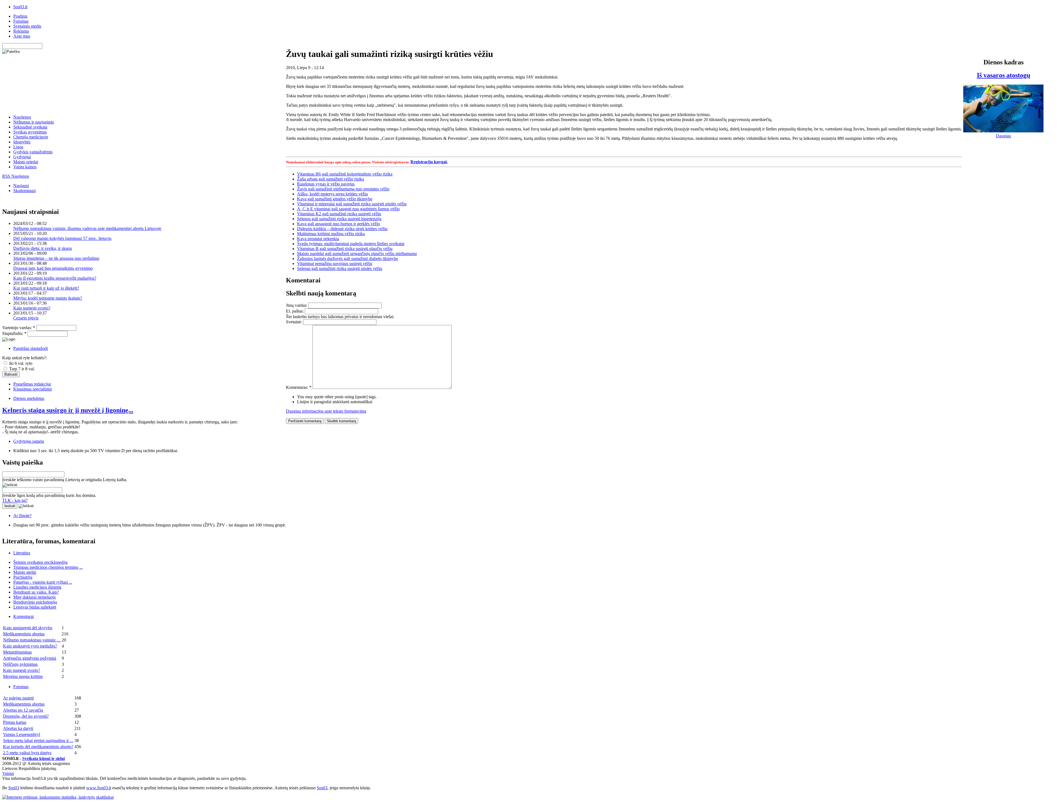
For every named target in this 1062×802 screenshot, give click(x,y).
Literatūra (21, 553)
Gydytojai (22, 156)
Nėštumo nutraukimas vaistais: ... (32, 640)
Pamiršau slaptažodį (30, 348)
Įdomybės (21, 142)
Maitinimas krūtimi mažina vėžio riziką (331, 233)
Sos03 (13, 787)
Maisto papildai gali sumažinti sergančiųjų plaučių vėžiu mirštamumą (357, 253)
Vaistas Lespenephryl (21, 734)
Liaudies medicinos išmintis (37, 587)
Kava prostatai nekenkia (318, 238)
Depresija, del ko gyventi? (26, 716)
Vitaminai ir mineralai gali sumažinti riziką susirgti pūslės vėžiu (352, 203)
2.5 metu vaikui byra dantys (27, 752)
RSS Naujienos (15, 176)
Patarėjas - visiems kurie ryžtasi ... (42, 582)
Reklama (21, 31)
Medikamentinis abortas (24, 633)
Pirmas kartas (14, 722)
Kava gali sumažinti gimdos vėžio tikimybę (334, 198)
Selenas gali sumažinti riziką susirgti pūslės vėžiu (339, 268)
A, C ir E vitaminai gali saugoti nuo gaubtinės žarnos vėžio (348, 208)
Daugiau (1003, 135)
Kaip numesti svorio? (31, 308)
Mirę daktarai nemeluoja (34, 597)
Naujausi (21, 185)
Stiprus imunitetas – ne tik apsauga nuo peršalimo (56, 258)
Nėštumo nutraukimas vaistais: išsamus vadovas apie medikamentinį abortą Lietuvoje (87, 228)
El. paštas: (295, 311)
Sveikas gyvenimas (30, 132)
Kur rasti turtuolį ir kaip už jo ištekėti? (46, 288)
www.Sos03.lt (98, 787)
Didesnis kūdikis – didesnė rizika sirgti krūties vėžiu (342, 228)
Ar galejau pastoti (18, 698)
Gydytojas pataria (28, 441)
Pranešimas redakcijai (32, 384)
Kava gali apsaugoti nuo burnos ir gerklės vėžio (338, 223)
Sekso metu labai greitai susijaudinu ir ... (38, 740)
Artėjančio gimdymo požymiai (29, 658)
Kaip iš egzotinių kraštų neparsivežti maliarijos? (54, 278)
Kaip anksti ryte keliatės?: (24, 357)
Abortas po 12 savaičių (23, 710)
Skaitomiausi (24, 190)
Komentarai (23, 616)
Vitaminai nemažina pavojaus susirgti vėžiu (334, 263)
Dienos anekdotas (28, 398)
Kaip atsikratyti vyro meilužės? (30, 646)
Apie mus (21, 36)
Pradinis (20, 16)
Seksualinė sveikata (30, 127)
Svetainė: (294, 321)
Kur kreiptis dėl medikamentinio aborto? (38, 746)
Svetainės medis (27, 26)
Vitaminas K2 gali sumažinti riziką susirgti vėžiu (339, 213)
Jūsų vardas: (297, 305)
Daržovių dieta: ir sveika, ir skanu (42, 248)
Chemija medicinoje (30, 137)
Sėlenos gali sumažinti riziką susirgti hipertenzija (339, 218)
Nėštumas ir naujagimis (33, 122)
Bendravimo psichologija (35, 602)
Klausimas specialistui (32, 389)
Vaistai (8, 773)
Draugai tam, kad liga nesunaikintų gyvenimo (53, 268)
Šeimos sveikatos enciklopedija (40, 562)
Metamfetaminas (17, 652)
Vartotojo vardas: (18, 327)
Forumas (20, 21)
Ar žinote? (22, 515)
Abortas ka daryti (18, 728)
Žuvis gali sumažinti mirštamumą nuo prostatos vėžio (343, 189)
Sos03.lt (20, 6)
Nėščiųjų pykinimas (20, 664)
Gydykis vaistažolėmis (33, 152)
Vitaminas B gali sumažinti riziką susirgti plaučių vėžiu (344, 248)
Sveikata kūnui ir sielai (43, 758)
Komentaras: (298, 387)
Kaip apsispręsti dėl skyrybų (27, 627)
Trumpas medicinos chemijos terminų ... (48, 567)
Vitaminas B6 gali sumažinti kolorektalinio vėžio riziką (344, 174)
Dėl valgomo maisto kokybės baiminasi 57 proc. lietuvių (62, 238)
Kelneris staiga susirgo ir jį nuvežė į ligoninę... (67, 410)
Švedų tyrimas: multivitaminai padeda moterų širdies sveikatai (350, 243)
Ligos (18, 147)
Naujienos (22, 117)
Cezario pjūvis (25, 318)
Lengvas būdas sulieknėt (34, 607)
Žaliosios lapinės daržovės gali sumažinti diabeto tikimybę (347, 258)
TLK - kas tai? (15, 500)
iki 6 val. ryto (20, 363)
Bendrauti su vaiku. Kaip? (36, 592)
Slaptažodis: (14, 333)
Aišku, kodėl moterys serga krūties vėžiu (332, 194)
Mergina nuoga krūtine (23, 676)
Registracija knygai (428, 161)
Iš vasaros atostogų (1003, 75)
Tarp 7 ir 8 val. (21, 368)
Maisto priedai (25, 161)
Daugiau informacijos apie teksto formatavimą (326, 411)
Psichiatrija (22, 577)
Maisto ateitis (24, 572)
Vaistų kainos (25, 166)
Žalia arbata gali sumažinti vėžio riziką (330, 179)
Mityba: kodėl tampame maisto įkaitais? (47, 298)
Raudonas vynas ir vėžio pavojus (326, 184)
